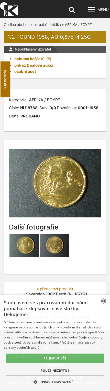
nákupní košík (27, 58)
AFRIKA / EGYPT (78, 24)
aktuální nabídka (47, 24)
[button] (55, 382)
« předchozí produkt (55, 288)
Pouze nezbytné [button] (55, 370)
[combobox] (103, 301)
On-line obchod (17, 24)
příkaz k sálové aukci (33, 65)
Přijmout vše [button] (55, 358)
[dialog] (55, 343)
